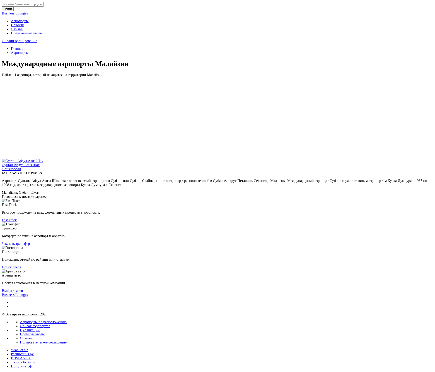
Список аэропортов (35, 326)
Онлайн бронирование (19, 41)
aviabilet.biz (19, 350)
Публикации (30, 330)
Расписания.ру (22, 354)
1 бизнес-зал (11, 169)
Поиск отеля (11, 267)
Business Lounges (15, 13)
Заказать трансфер (16, 244)
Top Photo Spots (23, 362)
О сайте (26, 338)
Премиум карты (32, 334)
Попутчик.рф (21, 366)
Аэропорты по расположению (43, 322)
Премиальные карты (27, 33)
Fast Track (9, 220)
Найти (8, 9)
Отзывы (17, 29)
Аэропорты (20, 21)
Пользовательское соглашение (43, 342)
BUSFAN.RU (21, 358)
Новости (17, 25)
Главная (17, 48)
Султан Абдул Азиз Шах (21, 165)
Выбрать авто (12, 291)
